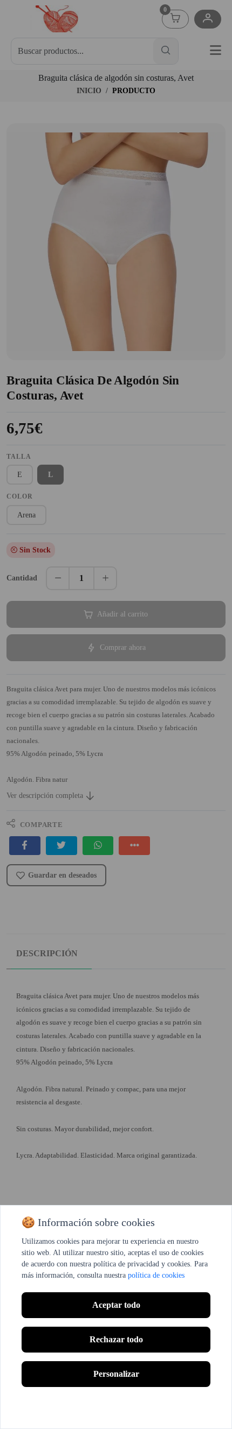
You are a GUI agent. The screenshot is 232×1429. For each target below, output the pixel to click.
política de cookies (156, 1275)
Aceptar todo (116, 1304)
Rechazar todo (116, 1339)
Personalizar (116, 1373)
